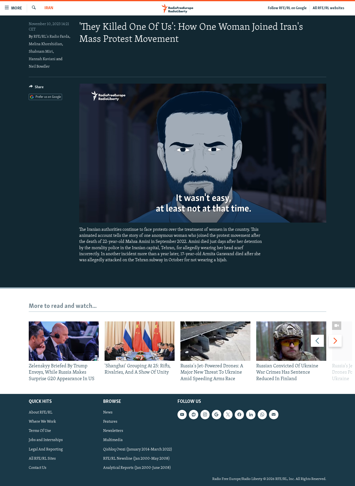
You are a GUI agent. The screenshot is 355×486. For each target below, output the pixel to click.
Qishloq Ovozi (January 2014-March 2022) (137, 449)
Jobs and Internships (46, 440)
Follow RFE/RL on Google (287, 8)
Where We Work (42, 422)
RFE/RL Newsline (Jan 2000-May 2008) (136, 458)
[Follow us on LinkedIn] (250, 414)
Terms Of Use (40, 431)
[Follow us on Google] (216, 414)
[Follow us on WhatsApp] (262, 414)
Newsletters (113, 431)
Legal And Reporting (46, 449)
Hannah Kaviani (42, 59)
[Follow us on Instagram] (205, 414)
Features (110, 422)
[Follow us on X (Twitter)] (228, 414)
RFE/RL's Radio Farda (51, 37)
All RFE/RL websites (328, 8)
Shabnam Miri (41, 52)
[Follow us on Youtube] (182, 414)
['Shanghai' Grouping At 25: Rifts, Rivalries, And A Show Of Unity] (140, 341)
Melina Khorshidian (45, 44)
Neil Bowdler (39, 67)
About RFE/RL (40, 412)
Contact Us (37, 468)
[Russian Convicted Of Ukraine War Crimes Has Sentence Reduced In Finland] (291, 341)
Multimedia (113, 440)
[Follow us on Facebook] (239, 414)
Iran (48, 8)
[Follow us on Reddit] (193, 414)
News (108, 412)
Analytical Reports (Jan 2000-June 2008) (137, 468)
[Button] (36, 88)
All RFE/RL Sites (42, 458)
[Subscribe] (273, 414)
